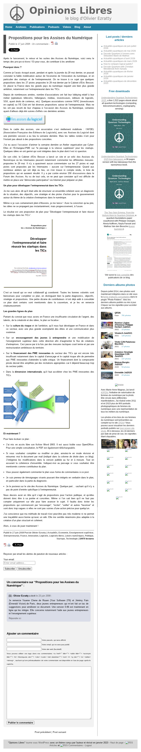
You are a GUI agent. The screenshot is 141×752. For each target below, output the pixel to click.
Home (8, 26)
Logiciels (43, 536)
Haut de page (116, 742)
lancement (18, 58)
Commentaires (75, 745)
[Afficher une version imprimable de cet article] (56, 44)
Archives (21, 26)
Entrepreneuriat (11, 536)
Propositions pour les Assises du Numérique (51, 38)
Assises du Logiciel (78, 132)
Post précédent (43, 732)
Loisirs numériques (74, 536)
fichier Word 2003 (45, 444)
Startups (61, 539)
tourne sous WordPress (38, 742)
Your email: (9, 559)
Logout (88, 745)
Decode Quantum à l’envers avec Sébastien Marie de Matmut (119, 55)
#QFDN (104, 392)
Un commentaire (40, 44)
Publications (37, 26)
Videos (67, 26)
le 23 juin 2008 (43, 595)
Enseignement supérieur (81, 533)
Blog (77, 26)
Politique (89, 536)
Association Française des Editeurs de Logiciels (30, 132)
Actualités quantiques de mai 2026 (120, 51)
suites (46, 58)
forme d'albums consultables (116, 297)
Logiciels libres (56, 536)
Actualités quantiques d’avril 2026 (119, 58)
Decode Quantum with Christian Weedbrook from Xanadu (118, 68)
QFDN (121, 423)
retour (32, 58)
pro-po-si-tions (22, 61)
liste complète (123, 275)
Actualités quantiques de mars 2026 (120, 61)
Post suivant (59, 732)
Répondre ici (15, 618)
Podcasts (53, 26)
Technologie (72, 539)
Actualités (52, 533)
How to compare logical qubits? (118, 64)
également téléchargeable (61, 448)
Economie (63, 533)
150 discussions (76, 173)
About (87, 26)
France (23, 536)
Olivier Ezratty (39, 533)
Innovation (33, 536)
